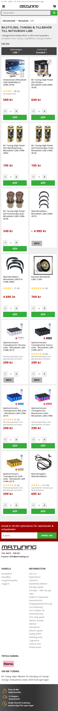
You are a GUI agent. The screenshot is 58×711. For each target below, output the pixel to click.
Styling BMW (35, 633)
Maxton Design (36, 620)
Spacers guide (36, 630)
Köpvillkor (6, 577)
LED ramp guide (36, 617)
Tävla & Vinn (35, 643)
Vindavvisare (35, 647)
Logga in (5, 583)
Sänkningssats (36, 637)
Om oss (33, 573)
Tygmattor (34, 640)
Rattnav (33, 623)
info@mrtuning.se (19, 556)
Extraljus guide (36, 587)
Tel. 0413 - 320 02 (10, 553)
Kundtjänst (6, 573)
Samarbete (34, 627)
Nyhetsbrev (35, 577)
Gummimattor (36, 600)
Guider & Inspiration (38, 597)
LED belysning (36, 607)
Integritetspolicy (9, 580)
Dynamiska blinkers (38, 583)
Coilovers (33, 580)
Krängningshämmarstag (40, 603)
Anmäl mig (47, 535)
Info (37, 243)
